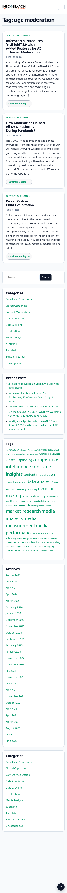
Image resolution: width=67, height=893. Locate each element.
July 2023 (11, 683)
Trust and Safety (15, 356)
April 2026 (11, 594)
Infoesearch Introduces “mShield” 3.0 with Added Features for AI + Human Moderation (24, 46)
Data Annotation (15, 318)
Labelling (34, 506)
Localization (13, 331)
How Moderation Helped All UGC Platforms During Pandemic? (25, 127)
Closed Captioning (16, 305)
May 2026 (11, 588)
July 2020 (11, 734)
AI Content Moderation (18, 450)
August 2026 (13, 575)
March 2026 (13, 600)
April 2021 (11, 715)
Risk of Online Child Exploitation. (20, 203)
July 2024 (11, 671)
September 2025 (15, 639)
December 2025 (15, 620)
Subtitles (44, 542)
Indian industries (34, 501)
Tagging (20, 546)
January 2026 (13, 613)
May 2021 (11, 709)
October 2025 (14, 632)
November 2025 (15, 626)
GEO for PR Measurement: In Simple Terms (33, 406)
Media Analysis (14, 337)
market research (23, 511)
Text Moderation (30, 546)
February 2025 (14, 645)
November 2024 (15, 664)
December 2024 (15, 658)
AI (7, 449)
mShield (36, 534)
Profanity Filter (43, 538)
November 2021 (15, 696)
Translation (12, 350)
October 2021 (14, 702)
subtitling (11, 344)
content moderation (39, 474)
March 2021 (13, 721)
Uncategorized (14, 363)
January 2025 (13, 651)
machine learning (45, 506)
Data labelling (20, 489)
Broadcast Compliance (19, 299)
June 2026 (11, 581)
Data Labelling (14, 324)
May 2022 (11, 690)
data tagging (32, 489)
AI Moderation (44, 449)
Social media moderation (26, 542)
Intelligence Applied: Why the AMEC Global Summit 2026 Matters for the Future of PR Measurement (33, 425)
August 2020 (13, 728)
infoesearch (22, 505)
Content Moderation (18, 36)
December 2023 (15, 677)
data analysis (40, 481)
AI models (32, 450)
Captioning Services (49, 453)
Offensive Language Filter (27, 538)
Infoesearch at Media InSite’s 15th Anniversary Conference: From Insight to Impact (32, 397)
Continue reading (17, 103)
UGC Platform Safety (44, 551)
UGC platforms (28, 550)
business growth (32, 454)
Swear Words (11, 546)
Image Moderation (18, 501)
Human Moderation (32, 496)
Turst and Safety (43, 546)
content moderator (16, 482)
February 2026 (14, 607)
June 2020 (11, 741)
